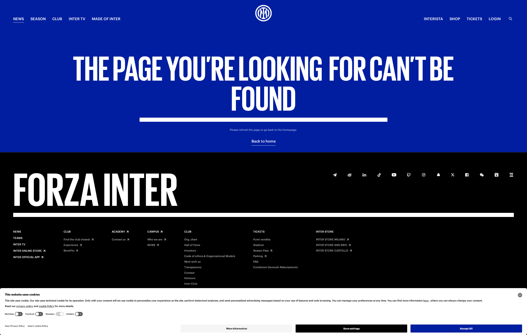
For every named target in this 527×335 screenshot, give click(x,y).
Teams (17, 238)
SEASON (38, 18)
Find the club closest (77, 239)
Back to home (264, 141)
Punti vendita (261, 239)
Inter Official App (26, 257)
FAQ (255, 261)
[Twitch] (408, 174)
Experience (71, 245)
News (17, 231)
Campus (153, 231)
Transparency (193, 267)
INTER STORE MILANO (330, 239)
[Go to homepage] (263, 14)
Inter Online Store (27, 251)
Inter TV (77, 18)
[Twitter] (453, 174)
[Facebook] (466, 174)
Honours (189, 278)
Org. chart (190, 239)
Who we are (154, 239)
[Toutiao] (511, 174)
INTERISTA (433, 18)
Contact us (119, 239)
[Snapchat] (438, 174)
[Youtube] (394, 174)
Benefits (69, 250)
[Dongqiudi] (496, 174)
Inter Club (190, 283)
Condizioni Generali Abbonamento (275, 267)
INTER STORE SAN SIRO (331, 245)
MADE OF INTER (106, 18)
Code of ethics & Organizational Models (209, 256)
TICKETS (474, 18)
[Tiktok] (379, 174)
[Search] (510, 18)
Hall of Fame (192, 245)
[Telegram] (334, 174)
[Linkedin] (364, 174)
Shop (455, 18)
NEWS (18, 18)
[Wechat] (481, 174)
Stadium (258, 245)
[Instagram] (423, 174)
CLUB (57, 18)
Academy (118, 231)
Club (67, 231)
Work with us (192, 261)
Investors (190, 250)
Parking (258, 256)
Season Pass (261, 250)
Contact (189, 273)
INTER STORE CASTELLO (332, 250)
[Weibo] (349, 174)
